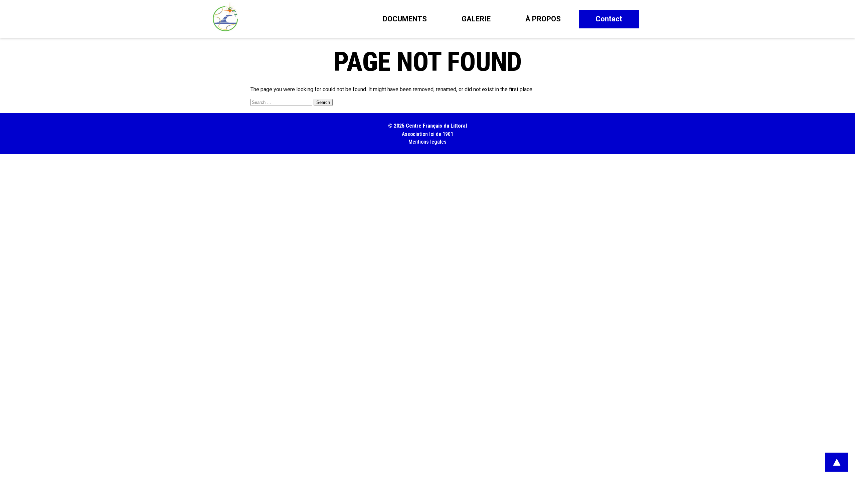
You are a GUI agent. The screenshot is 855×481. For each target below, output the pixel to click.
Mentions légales (427, 142)
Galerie (476, 19)
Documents (405, 19)
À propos (543, 19)
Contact (608, 19)
